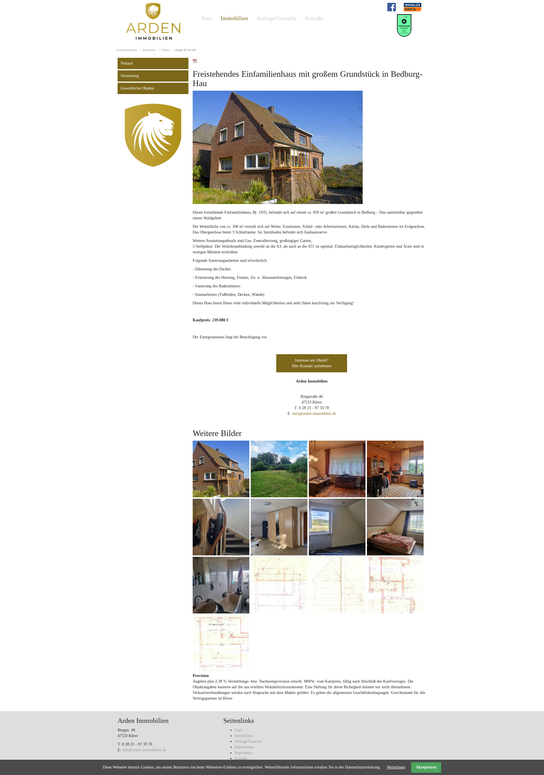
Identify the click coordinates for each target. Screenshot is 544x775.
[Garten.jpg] (279, 469)
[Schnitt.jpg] (279, 585)
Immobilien (234, 18)
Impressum (243, 753)
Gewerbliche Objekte (137, 88)
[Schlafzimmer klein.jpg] (337, 527)
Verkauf (165, 50)
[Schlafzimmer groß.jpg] (279, 527)
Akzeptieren (426, 767)
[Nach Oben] (525, 756)
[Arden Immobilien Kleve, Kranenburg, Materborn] (153, 21)
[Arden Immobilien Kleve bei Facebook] (391, 7)
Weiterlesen (396, 767)
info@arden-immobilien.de (314, 413)
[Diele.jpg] (221, 527)
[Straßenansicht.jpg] (337, 585)
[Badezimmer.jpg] (221, 585)
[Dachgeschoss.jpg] (221, 643)
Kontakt (314, 18)
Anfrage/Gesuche (276, 18)
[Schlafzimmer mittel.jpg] (395, 527)
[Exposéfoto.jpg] (221, 469)
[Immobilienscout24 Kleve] (412, 7)
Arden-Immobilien (126, 50)
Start (206, 18)
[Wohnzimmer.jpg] (337, 469)
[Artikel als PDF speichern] (195, 60)
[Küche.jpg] (395, 469)
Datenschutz (244, 747)
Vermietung (129, 76)
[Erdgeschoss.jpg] (395, 585)
